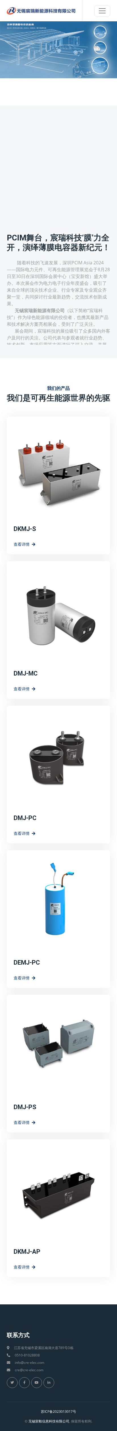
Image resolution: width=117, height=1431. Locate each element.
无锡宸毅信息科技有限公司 (48, 1421)
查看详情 (22, 544)
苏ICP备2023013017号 (58, 1411)
